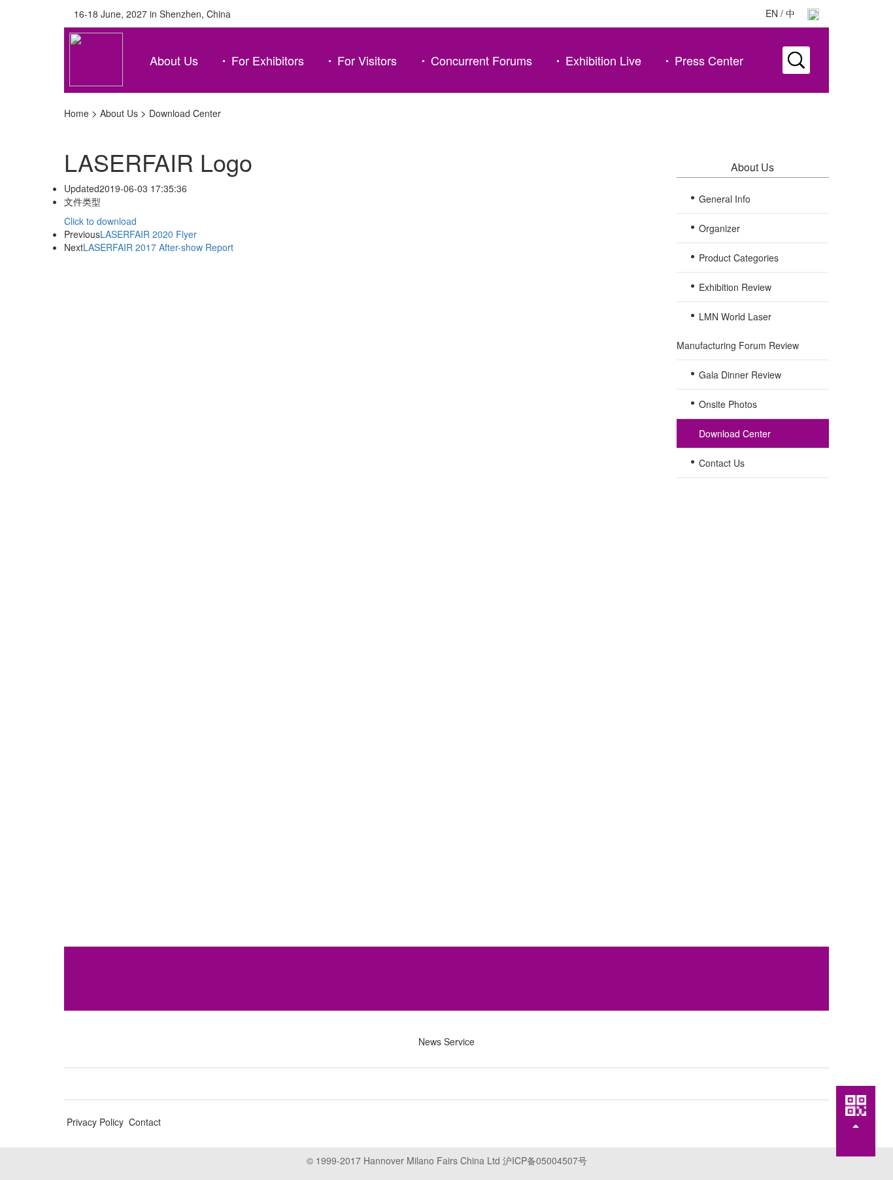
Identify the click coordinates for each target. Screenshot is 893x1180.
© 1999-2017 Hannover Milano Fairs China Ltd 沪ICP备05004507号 (447, 1160)
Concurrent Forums (481, 60)
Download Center (185, 113)
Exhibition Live (603, 60)
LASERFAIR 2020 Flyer (148, 234)
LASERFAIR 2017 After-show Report (158, 247)
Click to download (100, 221)
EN (772, 13)
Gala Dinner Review (740, 374)
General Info (724, 198)
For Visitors (367, 60)
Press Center (709, 60)
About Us (174, 60)
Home (76, 113)
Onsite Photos (728, 404)
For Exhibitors (267, 60)
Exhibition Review (735, 287)
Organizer (719, 228)
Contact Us (722, 462)
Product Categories (739, 257)
